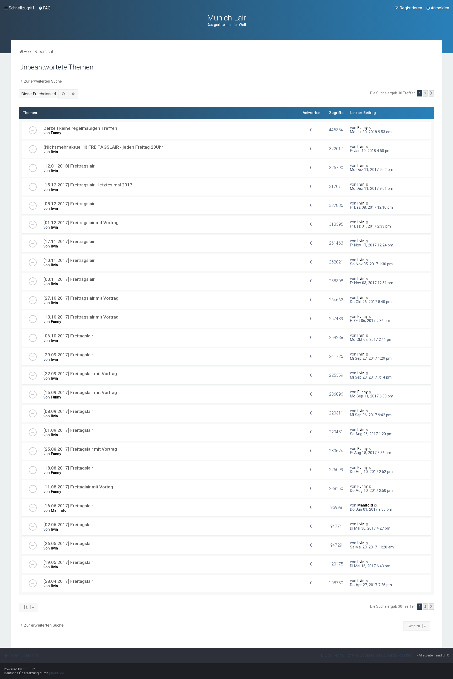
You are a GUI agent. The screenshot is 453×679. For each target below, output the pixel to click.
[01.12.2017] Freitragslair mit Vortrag (81, 222)
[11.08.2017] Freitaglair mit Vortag (78, 486)
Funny (56, 133)
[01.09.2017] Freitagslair (68, 430)
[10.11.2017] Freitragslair (69, 260)
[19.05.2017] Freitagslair (68, 562)
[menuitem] (44, 8)
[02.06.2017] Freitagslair (68, 524)
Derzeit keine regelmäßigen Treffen (80, 128)
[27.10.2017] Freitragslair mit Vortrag (81, 298)
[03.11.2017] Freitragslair (69, 279)
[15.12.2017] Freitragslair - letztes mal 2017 (88, 184)
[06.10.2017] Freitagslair (68, 335)
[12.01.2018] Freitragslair (69, 166)
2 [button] (425, 93)
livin (54, 152)
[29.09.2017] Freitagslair (68, 354)
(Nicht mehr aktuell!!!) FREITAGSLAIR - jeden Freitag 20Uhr (103, 147)
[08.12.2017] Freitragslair (69, 203)
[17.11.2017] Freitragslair (69, 241)
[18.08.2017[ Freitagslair (68, 468)
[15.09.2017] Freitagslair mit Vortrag (80, 392)
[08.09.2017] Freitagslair (68, 411)
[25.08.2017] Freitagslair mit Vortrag (80, 449)
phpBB (28, 669)
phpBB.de (56, 673)
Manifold (59, 510)
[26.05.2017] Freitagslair (68, 543)
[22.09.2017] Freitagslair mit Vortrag (80, 373)
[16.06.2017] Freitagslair (68, 505)
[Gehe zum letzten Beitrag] (370, 128)
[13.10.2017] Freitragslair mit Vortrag (81, 317)
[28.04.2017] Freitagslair (68, 581)
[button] (431, 93)
